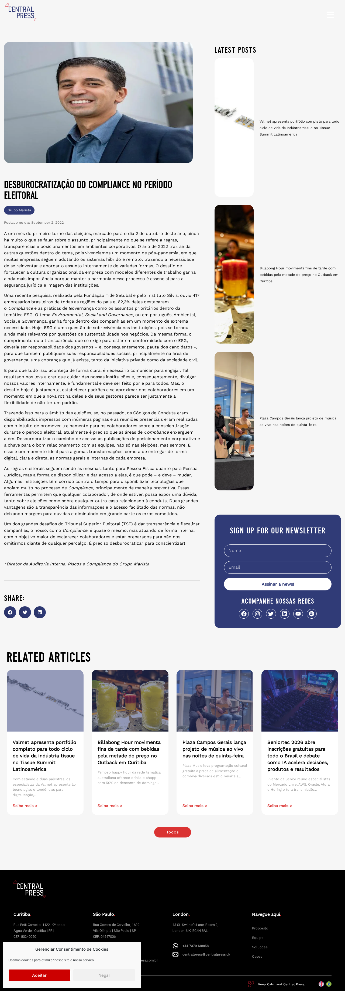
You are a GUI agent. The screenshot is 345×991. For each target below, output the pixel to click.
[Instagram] (257, 614)
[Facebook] (244, 614)
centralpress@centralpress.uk (206, 954)
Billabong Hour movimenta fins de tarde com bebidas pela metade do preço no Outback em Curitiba (299, 274)
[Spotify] (311, 614)
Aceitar (39, 975)
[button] (10, 612)
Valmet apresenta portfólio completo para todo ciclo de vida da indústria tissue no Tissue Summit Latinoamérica (299, 127)
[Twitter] (271, 614)
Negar (104, 975)
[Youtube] (298, 614)
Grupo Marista (19, 210)
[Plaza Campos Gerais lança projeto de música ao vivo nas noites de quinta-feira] (234, 421)
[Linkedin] (284, 614)
